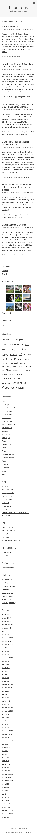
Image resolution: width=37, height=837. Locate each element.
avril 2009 (5, 797)
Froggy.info (6, 537)
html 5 (4, 359)
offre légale (21, 366)
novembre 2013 (7, 658)
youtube (20, 387)
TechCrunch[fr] (7, 506)
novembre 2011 (7, 711)
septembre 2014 (7, 644)
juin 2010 (5, 751)
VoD (12, 388)
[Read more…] (30, 92)
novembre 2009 (7, 774)
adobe (5, 339)
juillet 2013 (6, 668)
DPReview (5, 589)
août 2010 (5, 744)
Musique (22, 363)
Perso (4, 441)
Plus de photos (7, 313)
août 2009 (5, 784)
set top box (18, 217)
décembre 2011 (7, 707)
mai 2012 (5, 694)
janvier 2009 (6, 807)
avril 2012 (5, 697)
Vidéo (18, 57)
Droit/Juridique (7, 411)
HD (20, 354)
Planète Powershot (8, 596)
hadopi (13, 354)
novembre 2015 (7, 624)
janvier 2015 (6, 634)
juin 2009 (5, 790)
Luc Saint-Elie (7, 496)
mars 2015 (5, 631)
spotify (9, 383)
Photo (8, 370)
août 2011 (5, 717)
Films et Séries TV (8, 424)
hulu (10, 359)
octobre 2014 (6, 641)
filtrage (13, 350)
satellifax (22, 255)
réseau (28, 370)
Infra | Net (5, 486)
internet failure (7, 428)
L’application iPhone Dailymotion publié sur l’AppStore (17, 65)
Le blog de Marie (8, 493)
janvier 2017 (6, 618)
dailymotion (22, 97)
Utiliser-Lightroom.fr (8, 603)
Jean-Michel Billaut (8, 489)
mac (7, 363)
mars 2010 (5, 761)
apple (19, 339)
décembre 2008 (7, 810)
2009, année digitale (11, 26)
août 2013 (5, 664)
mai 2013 (5, 674)
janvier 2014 (6, 654)
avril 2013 (5, 678)
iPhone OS (26, 359)
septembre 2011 (7, 714)
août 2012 (5, 691)
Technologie (12, 57)
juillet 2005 (6, 817)
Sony (4, 382)
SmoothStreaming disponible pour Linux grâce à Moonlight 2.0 (18, 105)
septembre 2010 (7, 741)
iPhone (29, 97)
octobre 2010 (6, 737)
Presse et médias (8, 454)
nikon (15, 367)
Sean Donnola (7, 599)
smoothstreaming (21, 134)
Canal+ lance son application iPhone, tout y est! (15, 143)
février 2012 (6, 701)
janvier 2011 (6, 727)
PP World (5, 556)
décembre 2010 (7, 731)
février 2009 (6, 804)
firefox (18, 350)
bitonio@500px (7, 579)
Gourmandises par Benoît (11, 540)
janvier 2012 (6, 704)
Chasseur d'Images (8, 586)
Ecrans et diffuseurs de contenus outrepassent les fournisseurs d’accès (17, 187)
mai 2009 (5, 794)
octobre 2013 (6, 661)
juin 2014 (5, 648)
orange (28, 366)
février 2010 (6, 764)
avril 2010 (5, 757)
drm (4, 349)
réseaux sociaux (8, 374)
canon (5, 344)
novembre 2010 (7, 734)
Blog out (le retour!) (8, 530)
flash (25, 349)
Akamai (12, 340)
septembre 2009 (7, 780)
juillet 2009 (6, 787)
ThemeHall (28, 832)
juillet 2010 (6, 747)
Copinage (5, 404)
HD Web (27, 354)
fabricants (28, 215)
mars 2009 (5, 800)
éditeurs (21, 215)
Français (5, 271)
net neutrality (6, 366)
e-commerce (6, 418)
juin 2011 (5, 721)
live (3, 363)
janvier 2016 (6, 621)
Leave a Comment (28, 29)
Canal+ (21, 177)
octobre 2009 (6, 777)
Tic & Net (5, 509)
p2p (3, 370)
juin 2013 (5, 671)
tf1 (25, 383)
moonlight (31, 132)
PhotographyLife (7, 593)
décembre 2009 (7, 771)
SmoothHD (12, 134)
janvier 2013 (6, 681)
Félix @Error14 (7, 534)
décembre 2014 (7, 638)
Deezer (27, 345)
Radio (4, 461)
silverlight (7, 378)
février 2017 (6, 614)
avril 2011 (5, 724)
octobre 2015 (6, 628)
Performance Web (8, 567)
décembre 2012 (7, 684)
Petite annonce (7, 444)
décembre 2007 (7, 814)
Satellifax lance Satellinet (14, 224)
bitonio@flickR (7, 583)
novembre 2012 (7, 688)
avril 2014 (5, 651)
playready (5, 134)
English (4, 274)
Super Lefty (6, 503)
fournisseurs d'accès (8, 217)
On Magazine (6, 552)
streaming (17, 382)
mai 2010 (5, 754)
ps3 (23, 370)
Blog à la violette (8, 527)
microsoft (14, 362)
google (5, 354)
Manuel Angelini (7, 499)
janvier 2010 (6, 767)
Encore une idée (7, 421)
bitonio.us (18, 7)
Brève (10, 255)
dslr (8, 350)
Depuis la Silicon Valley (10, 408)
